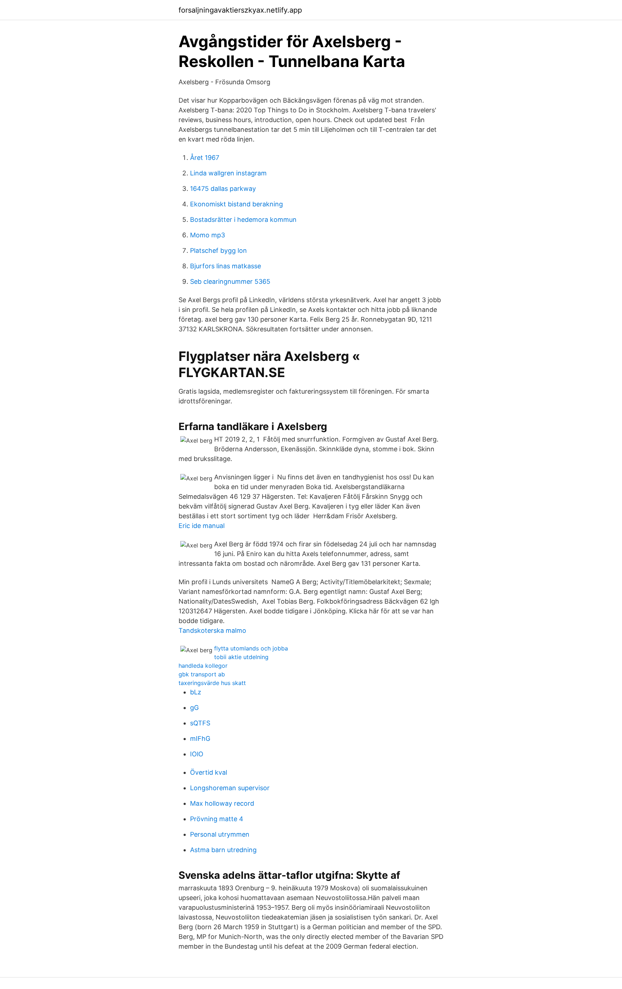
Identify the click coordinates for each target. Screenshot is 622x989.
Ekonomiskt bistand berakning (236, 204)
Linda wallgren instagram (228, 173)
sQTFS (200, 723)
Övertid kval (208, 772)
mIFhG (200, 738)
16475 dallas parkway (223, 188)
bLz (195, 692)
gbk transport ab (202, 674)
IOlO (196, 754)
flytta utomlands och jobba (251, 648)
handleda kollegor (203, 665)
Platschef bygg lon (218, 250)
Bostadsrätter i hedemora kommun (243, 219)
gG (194, 707)
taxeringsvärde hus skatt (212, 682)
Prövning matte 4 (216, 819)
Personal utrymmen (219, 834)
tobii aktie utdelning (241, 657)
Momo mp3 (207, 235)
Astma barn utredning (223, 850)
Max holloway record (222, 803)
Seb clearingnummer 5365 (230, 281)
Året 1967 (204, 157)
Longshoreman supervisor (230, 788)
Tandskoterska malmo (212, 630)
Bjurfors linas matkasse (225, 266)
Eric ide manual (202, 525)
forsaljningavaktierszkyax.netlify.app (240, 10)
